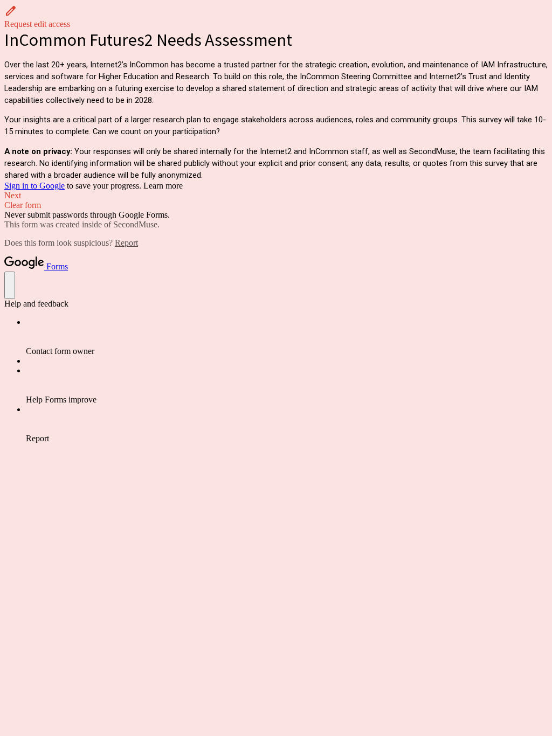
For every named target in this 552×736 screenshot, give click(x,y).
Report (126, 242)
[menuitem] (287, 336)
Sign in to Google (34, 185)
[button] (276, 16)
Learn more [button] (163, 185)
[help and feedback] (9, 285)
